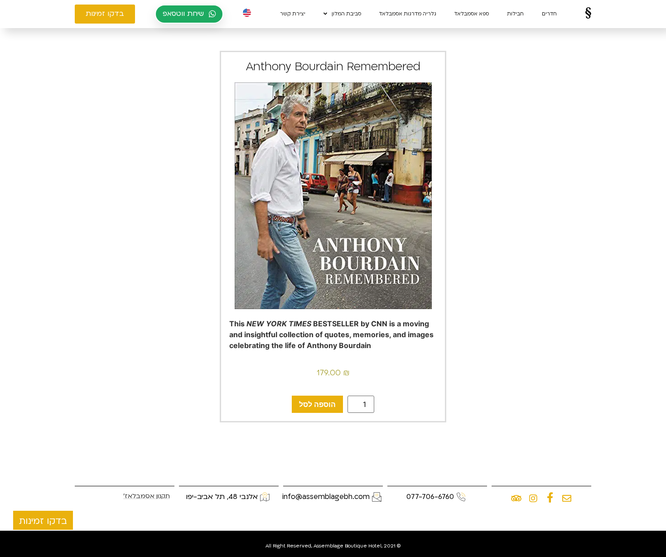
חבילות (515, 13)
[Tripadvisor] (516, 498)
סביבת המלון (346, 13)
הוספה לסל (317, 404)
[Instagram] (533, 498)
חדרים (549, 13)
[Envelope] (567, 498)
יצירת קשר (292, 13)
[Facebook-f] (550, 498)
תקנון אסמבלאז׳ (146, 496)
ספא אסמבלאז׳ (471, 13)
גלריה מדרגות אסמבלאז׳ (407, 13)
